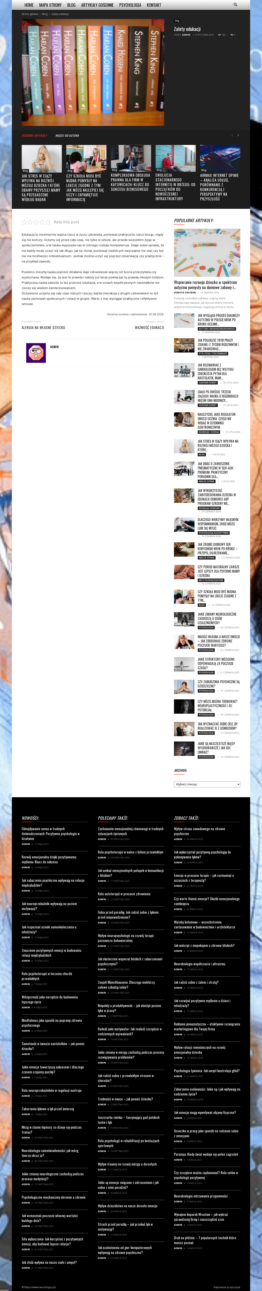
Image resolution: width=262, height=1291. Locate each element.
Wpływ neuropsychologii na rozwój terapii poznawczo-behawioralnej (126, 938)
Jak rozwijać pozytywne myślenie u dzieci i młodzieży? (202, 1003)
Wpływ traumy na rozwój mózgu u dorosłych (127, 1164)
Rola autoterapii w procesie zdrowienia (124, 893)
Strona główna (30, 14)
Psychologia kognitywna (213, 532)
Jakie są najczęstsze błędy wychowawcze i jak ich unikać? (216, 748)
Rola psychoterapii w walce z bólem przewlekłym (130, 852)
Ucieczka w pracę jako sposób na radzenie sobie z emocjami (206, 1133)
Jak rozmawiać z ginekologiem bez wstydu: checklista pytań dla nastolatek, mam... (216, 371)
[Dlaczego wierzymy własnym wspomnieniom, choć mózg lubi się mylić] (184, 525)
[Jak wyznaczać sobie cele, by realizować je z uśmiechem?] (184, 729)
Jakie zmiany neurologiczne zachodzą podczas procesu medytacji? (53, 1176)
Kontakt (154, 5)
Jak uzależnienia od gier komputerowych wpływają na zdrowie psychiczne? (125, 1250)
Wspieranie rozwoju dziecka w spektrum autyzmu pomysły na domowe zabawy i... (205, 284)
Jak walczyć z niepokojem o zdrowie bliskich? (204, 945)
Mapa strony (50, 5)
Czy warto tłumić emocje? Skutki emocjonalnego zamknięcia (207, 901)
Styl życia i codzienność (213, 353)
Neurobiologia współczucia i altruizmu (199, 963)
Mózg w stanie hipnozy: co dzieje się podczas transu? (52, 1130)
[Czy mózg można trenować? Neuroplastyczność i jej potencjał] (184, 706)
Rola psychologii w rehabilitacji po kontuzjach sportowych (128, 1143)
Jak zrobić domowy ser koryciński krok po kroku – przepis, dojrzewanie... (217, 548)
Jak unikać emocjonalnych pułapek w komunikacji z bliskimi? (131, 873)
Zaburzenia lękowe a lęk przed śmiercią (48, 1108)
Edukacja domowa (209, 508)
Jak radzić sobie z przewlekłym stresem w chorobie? (126, 1078)
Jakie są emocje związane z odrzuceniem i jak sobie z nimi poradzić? (128, 1185)
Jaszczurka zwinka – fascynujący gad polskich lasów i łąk (129, 1120)
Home (29, 5)
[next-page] (238, 135)
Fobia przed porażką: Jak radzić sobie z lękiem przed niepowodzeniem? (128, 915)
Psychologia (130, 5)
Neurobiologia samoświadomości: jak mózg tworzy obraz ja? (50, 1153)
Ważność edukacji (149, 327)
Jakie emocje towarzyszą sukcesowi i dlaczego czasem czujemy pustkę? (53, 1069)
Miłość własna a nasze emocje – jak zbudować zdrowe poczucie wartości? (219, 641)
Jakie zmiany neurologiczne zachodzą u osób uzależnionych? (217, 618)
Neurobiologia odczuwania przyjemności (201, 1195)
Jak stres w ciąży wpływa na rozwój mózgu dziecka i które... (218, 445)
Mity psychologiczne (211, 580)
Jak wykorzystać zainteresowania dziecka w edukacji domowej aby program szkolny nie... (217, 497)
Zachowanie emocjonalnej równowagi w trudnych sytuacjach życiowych (131, 831)
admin (186, 34)
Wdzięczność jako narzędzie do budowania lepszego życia (50, 999)
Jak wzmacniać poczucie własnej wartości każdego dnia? (50, 1218)
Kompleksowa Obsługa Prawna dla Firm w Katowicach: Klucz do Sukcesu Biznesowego (130, 182)
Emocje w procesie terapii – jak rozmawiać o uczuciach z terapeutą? (204, 878)
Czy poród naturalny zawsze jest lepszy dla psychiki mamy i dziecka (219, 571)
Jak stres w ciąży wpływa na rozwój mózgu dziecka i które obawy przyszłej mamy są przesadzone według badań (41, 187)
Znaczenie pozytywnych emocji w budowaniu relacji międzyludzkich (51, 953)
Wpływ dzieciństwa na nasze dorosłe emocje (127, 1205)
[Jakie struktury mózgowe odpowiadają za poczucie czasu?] (184, 664)
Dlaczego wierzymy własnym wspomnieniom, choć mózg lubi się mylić (218, 524)
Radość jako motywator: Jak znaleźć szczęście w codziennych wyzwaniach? (130, 1031)
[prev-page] (232, 135)
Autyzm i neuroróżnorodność (217, 328)
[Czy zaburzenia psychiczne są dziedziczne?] (184, 687)
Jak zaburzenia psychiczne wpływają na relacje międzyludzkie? (53, 883)
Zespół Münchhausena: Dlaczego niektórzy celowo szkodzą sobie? (126, 985)
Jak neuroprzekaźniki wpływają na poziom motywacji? (49, 906)
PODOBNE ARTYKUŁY (34, 135)
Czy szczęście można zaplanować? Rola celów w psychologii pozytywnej (206, 1175)
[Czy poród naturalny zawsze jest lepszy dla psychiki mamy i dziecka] (184, 572)
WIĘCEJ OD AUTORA (67, 135)
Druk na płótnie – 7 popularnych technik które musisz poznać (205, 1240)
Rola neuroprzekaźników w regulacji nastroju (52, 1090)
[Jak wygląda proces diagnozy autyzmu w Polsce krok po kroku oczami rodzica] (184, 320)
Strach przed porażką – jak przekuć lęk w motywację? (125, 1227)
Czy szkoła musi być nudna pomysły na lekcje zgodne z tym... (217, 596)
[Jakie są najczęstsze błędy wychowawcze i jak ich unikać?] (184, 749)
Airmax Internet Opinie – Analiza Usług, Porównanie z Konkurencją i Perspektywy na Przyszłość (219, 187)
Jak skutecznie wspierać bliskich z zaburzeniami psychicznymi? (130, 961)
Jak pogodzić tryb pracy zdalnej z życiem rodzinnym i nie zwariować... (218, 344)
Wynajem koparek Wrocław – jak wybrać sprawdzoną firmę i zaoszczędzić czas (201, 1217)
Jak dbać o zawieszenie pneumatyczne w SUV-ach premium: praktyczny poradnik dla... (215, 470)
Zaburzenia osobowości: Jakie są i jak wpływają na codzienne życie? (207, 1091)
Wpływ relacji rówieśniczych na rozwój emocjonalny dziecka (199, 1050)
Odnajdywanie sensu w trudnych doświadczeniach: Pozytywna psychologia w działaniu (51, 833)
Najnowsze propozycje (227, 1287)
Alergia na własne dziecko (43, 327)
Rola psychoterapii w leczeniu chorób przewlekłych (47, 976)
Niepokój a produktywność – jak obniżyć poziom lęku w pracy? (129, 1008)
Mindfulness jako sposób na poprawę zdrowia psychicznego (52, 1023)
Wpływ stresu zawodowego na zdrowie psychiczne (199, 831)
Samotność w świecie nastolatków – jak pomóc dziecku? (53, 1046)
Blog (71, 5)
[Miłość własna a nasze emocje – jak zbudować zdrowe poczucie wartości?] (184, 642)
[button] (235, 5)
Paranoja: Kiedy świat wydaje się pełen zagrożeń (206, 1154)
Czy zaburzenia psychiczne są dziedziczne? (219, 683)
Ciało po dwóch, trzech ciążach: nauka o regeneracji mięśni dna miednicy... (218, 396)
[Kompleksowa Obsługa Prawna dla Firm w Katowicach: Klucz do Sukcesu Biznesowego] (131, 158)
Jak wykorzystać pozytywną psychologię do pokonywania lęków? (202, 854)
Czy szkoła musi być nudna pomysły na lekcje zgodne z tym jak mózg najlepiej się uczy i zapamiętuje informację (85, 187)
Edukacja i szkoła (209, 432)
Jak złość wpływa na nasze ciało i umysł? (49, 1262)
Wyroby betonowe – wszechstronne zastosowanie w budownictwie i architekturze (204, 924)
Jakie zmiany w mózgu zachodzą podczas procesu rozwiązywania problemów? (131, 1055)
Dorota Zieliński (185, 292)
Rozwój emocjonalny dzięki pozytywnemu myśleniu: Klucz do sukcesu (49, 859)
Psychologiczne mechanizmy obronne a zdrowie (54, 1197)
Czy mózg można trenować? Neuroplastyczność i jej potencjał (217, 705)
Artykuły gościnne (97, 5)
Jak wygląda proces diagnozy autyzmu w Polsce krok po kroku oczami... (219, 320)
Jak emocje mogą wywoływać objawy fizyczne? (205, 1112)
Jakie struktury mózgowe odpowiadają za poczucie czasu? (216, 663)
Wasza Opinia (206, 481)
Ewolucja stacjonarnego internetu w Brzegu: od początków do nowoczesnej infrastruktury (175, 186)
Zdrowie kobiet (208, 382)
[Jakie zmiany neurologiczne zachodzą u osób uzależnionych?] (184, 619)
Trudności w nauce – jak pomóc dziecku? (125, 1098)
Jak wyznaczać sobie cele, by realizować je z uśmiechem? (218, 726)
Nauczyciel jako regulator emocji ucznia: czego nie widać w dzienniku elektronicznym (217, 421)
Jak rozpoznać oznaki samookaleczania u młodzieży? (49, 929)
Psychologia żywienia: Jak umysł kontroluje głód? (207, 1070)
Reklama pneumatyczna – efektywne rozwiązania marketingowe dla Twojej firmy (207, 1026)
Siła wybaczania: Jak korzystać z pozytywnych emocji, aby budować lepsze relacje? (52, 1241)
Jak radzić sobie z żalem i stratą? (196, 982)
